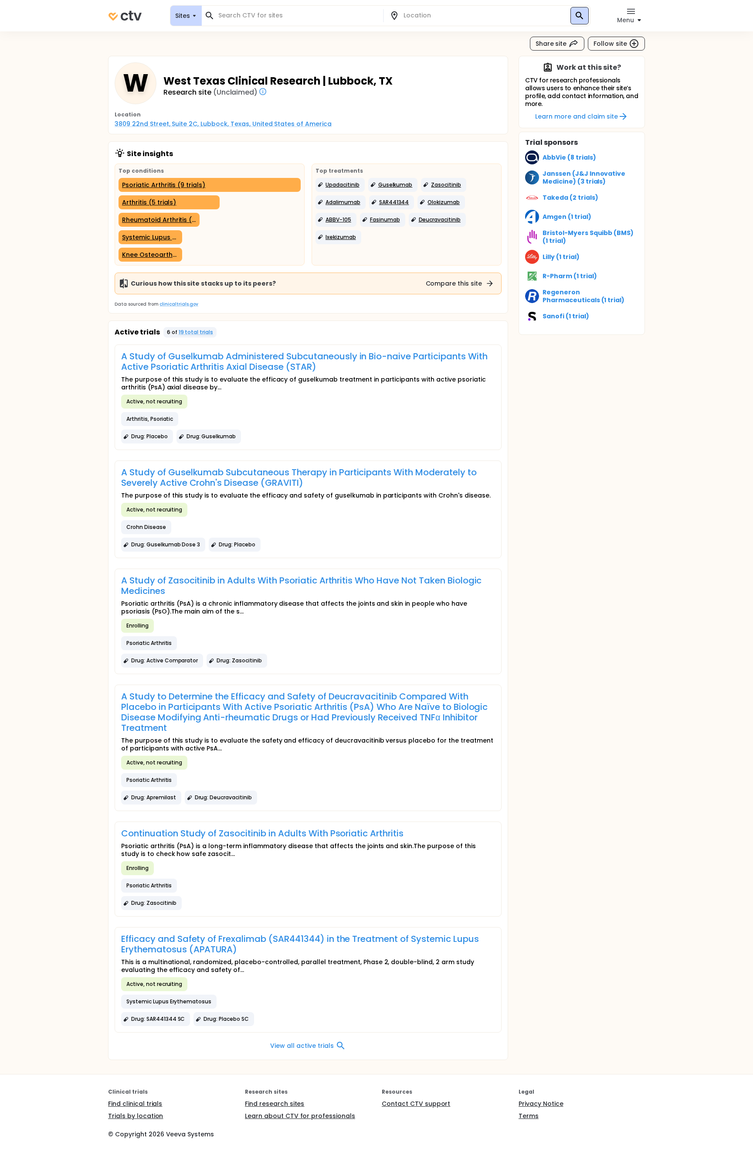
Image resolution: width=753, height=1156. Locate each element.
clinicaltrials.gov (178, 304)
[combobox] (297, 15)
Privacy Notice (541, 1104)
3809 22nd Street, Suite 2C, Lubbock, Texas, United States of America (223, 123)
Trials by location (135, 1116)
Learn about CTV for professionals (300, 1116)
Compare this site (454, 283)
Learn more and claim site (576, 116)
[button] (340, 185)
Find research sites (274, 1104)
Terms (529, 1116)
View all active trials (301, 1045)
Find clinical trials (135, 1104)
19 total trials (196, 332)
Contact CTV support (416, 1104)
